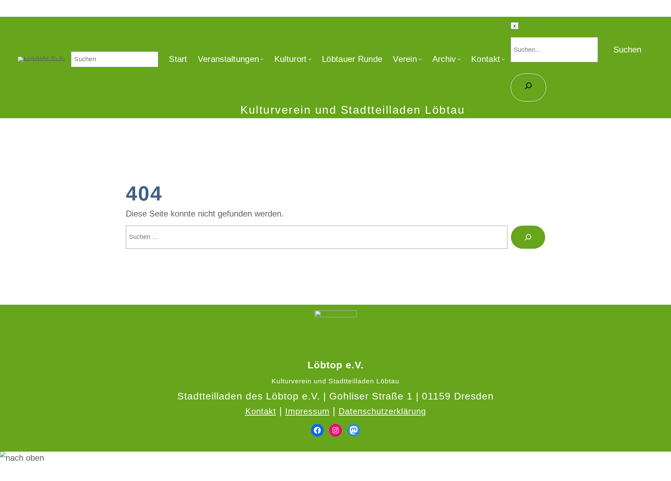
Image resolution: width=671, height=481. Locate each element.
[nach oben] (335, 458)
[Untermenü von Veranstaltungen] (262, 59)
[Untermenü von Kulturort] (310, 59)
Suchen (627, 49)
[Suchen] (528, 237)
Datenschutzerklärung (382, 411)
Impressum (307, 411)
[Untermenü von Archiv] (459, 59)
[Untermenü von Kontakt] (503, 59)
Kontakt (260, 411)
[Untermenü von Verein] (420, 59)
